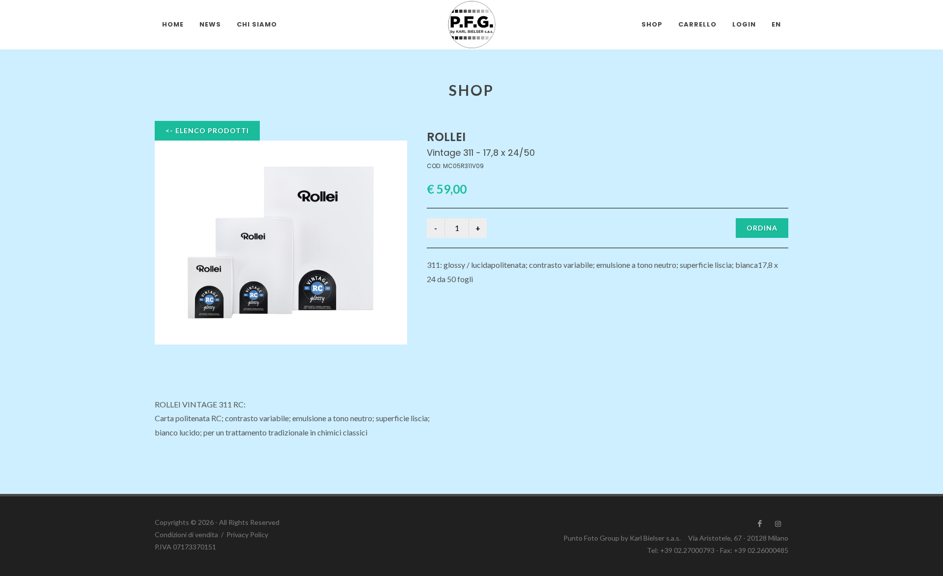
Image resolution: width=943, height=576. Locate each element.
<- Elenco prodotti (207, 130)
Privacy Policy (247, 534)
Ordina (762, 228)
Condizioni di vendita (186, 534)
